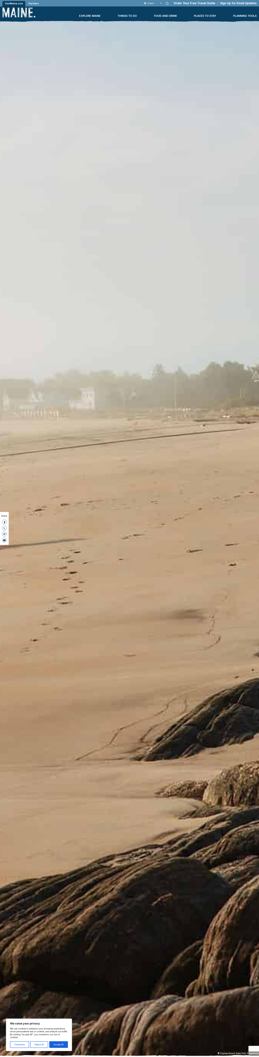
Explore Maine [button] (90, 15)
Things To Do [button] (127, 15)
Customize (19, 1044)
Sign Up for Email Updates (238, 3)
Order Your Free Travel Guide (194, 3)
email (4, 540)
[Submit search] (167, 3)
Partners (33, 3)
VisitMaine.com (14, 3)
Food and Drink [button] (165, 15)
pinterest (4, 534)
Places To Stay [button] (205, 15)
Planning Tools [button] (245, 15)
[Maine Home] (18, 12)
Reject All (39, 1044)
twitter (4, 528)
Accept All (59, 1044)
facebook (4, 522)
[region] (39, 1035)
